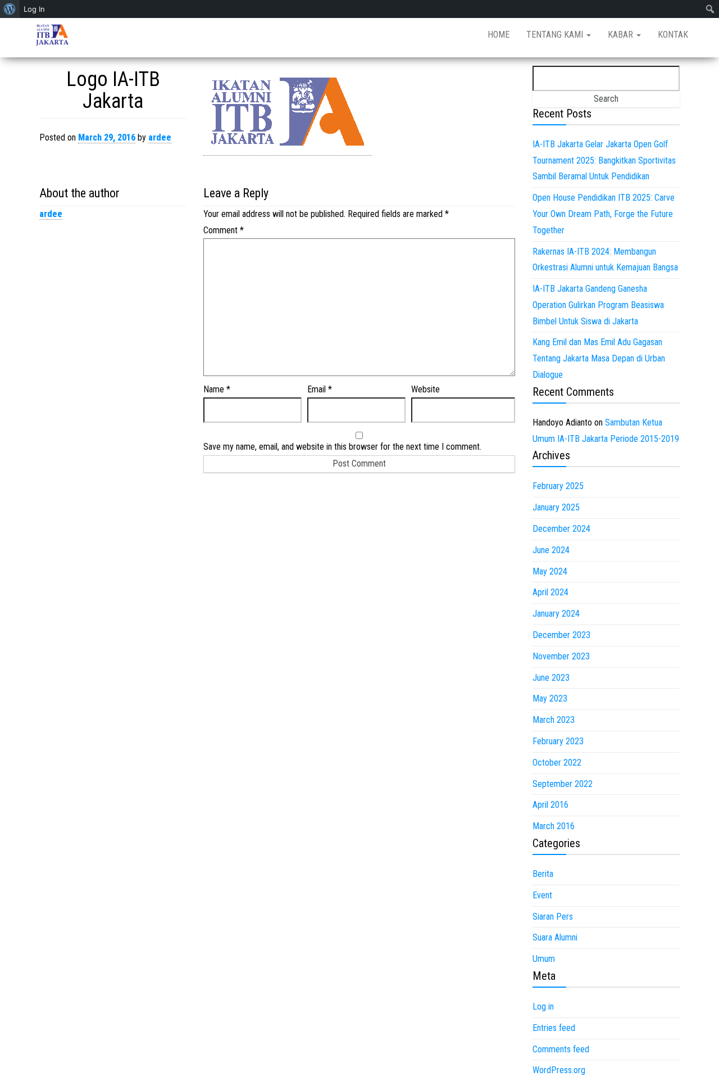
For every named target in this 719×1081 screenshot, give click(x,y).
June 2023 (551, 677)
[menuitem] (10, 9)
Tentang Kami (555, 34)
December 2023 (561, 635)
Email (319, 389)
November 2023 (561, 656)
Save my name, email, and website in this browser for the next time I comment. (342, 446)
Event (542, 895)
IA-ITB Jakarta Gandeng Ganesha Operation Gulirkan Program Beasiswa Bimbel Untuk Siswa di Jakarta (598, 305)
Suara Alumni (555, 937)
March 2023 (554, 719)
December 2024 (561, 528)
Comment (223, 230)
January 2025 (556, 507)
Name (216, 389)
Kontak (673, 34)
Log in (543, 1006)
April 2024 (550, 592)
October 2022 (557, 762)
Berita (543, 874)
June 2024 (551, 550)
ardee (159, 137)
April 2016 (550, 804)
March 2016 (554, 826)
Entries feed (554, 1028)
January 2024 (556, 613)
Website (425, 389)
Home (498, 34)
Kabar (621, 34)
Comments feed (561, 1049)
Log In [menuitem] (34, 8)
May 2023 (550, 698)
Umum (544, 958)
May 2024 (550, 571)
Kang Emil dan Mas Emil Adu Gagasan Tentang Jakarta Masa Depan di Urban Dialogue (599, 358)
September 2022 (563, 784)
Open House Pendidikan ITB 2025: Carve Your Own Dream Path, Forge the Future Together (604, 214)
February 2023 (558, 741)
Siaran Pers (553, 916)
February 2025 (558, 486)
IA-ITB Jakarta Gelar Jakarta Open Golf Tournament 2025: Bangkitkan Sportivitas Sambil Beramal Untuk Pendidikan (604, 160)
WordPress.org (559, 1070)
